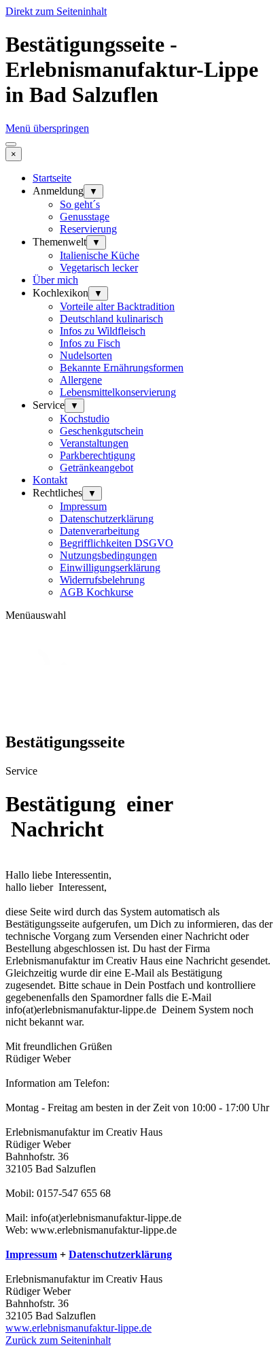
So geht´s (80, 204)
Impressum (83, 506)
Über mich (55, 280)
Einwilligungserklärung (110, 567)
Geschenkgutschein (101, 431)
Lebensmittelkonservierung (118, 392)
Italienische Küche (99, 255)
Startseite (52, 178)
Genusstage (84, 216)
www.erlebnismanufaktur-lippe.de (78, 1328)
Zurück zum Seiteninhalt (58, 1340)
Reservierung (88, 229)
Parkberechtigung (97, 455)
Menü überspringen (47, 128)
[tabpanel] (140, 1014)
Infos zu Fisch (90, 343)
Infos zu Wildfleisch (102, 331)
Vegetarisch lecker (99, 267)
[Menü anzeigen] (10, 144)
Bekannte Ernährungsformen (121, 367)
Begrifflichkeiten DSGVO (116, 543)
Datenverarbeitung (99, 531)
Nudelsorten (86, 355)
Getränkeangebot (96, 467)
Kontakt (50, 480)
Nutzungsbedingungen (108, 555)
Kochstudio (84, 418)
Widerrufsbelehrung (102, 580)
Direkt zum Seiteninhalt (56, 11)
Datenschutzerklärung (107, 518)
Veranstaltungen (94, 443)
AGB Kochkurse (96, 592)
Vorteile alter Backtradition (117, 306)
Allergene (81, 380)
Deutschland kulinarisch (111, 318)
